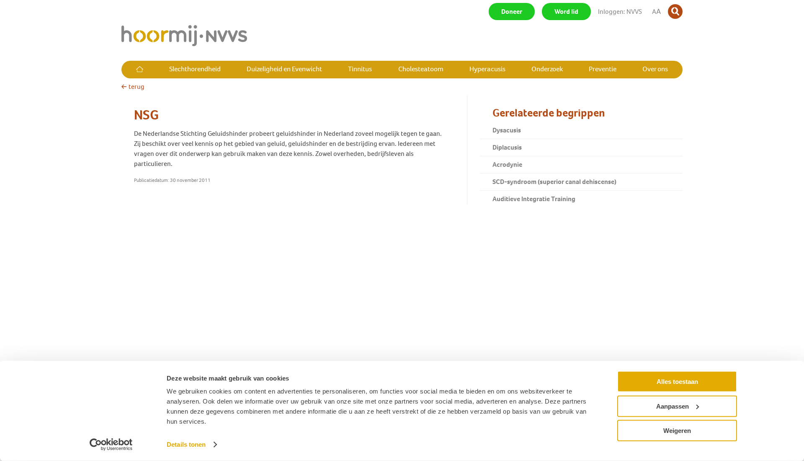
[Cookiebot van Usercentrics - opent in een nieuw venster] (111, 444)
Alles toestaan (677, 381)
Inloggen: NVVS (620, 11)
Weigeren (677, 430)
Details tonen (186, 444)
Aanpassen (672, 405)
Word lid (566, 11)
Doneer (511, 11)
